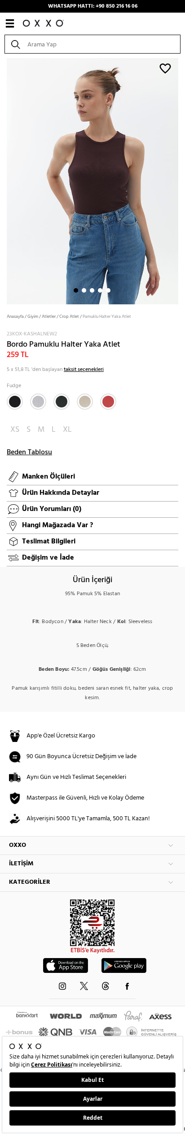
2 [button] (84, 290)
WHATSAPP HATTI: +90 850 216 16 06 (92, 6)
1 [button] (76, 290)
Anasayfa (15, 316)
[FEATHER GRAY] (85, 401)
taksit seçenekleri (84, 369)
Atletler (49, 316)
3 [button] (92, 290)
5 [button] (108, 290)
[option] (92, 180)
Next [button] (4, 180)
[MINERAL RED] (108, 401)
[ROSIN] (61, 401)
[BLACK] (15, 401)
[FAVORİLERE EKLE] (165, 68)
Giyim (32, 316)
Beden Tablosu (29, 452)
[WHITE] (38, 401)
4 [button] (100, 290)
